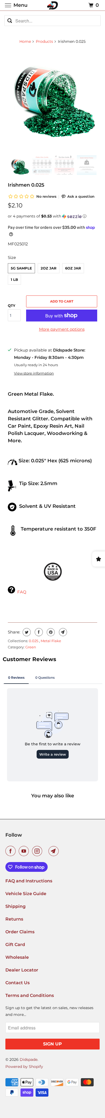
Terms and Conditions (29, 995)
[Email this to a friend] (62, 632)
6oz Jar (73, 268)
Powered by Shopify (24, 1066)
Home (25, 41)
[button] (52, 216)
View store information (34, 373)
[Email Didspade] (54, 851)
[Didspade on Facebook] (11, 851)
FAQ (21, 591)
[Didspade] (52, 5)
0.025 (34, 641)
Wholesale (17, 957)
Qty (11, 305)
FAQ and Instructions (28, 880)
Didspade (28, 1059)
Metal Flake (51, 641)
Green (30, 647)
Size (12, 257)
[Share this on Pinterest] (50, 632)
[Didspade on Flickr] (47, 851)
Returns (14, 919)
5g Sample (21, 268)
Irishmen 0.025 (26, 185)
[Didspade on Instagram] (38, 851)
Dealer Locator (21, 970)
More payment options (62, 329)
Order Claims (19, 931)
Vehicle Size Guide (25, 893)
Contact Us (17, 982)
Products (44, 41)
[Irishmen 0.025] (52, 94)
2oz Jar (49, 268)
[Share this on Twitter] (26, 632)
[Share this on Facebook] (38, 632)
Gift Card (15, 944)
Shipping (15, 906)
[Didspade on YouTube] (25, 851)
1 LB (14, 279)
